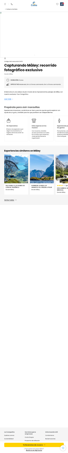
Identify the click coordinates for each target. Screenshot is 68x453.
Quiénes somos (9, 435)
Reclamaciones (50, 439)
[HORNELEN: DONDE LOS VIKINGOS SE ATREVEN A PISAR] (42, 174)
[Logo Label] (34, 4)
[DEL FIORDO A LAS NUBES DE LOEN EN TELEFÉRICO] (16, 174)
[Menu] (5, 4)
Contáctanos (49, 435)
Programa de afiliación (32, 441)
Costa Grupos (29, 437)
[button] (57, 4)
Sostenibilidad (8, 439)
